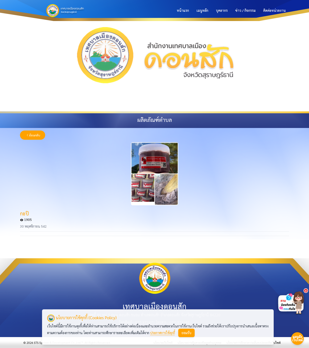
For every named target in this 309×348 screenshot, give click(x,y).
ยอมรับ (186, 333)
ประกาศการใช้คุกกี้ (162, 333)
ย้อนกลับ (34, 135)
